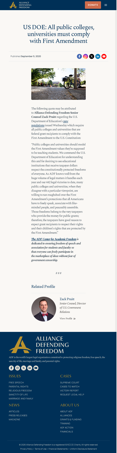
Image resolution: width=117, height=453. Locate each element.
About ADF (66, 411)
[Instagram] (85, 56)
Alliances (66, 415)
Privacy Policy (26, 448)
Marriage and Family (21, 398)
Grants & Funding (71, 419)
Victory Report (69, 390)
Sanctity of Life (18, 394)
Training (65, 423)
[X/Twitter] (91, 56)
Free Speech (16, 382)
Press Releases (18, 415)
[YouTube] (103, 56)
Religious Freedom (20, 390)
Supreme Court (69, 382)
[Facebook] (79, 56)
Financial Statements (58, 448)
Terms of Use (41, 448)
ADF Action (66, 427)
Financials (66, 431)
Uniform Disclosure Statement (83, 448)
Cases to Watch (69, 386)
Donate (93, 4)
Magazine (14, 419)
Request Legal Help (72, 394)
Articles (14, 411)
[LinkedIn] (97, 56)
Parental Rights (18, 386)
